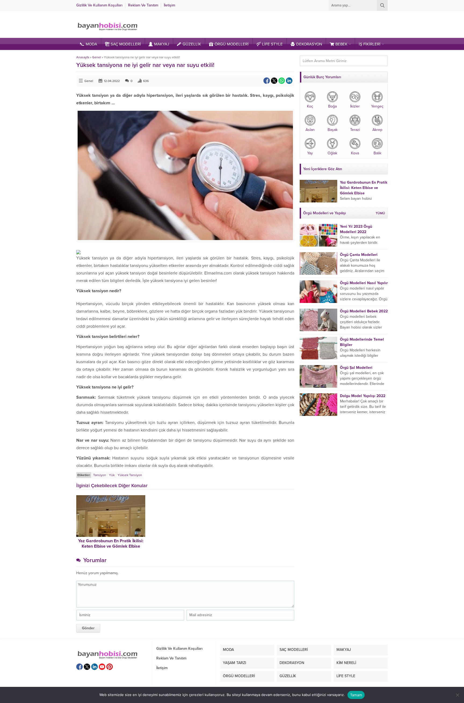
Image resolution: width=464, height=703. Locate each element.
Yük (112, 475)
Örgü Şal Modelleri (356, 367)
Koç (310, 106)
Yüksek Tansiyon (130, 475)
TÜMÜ (380, 213)
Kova (355, 153)
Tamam (356, 695)
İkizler (355, 106)
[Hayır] (457, 695)
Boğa (332, 106)
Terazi (355, 129)
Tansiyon (99, 475)
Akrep (377, 129)
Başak (333, 129)
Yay (310, 153)
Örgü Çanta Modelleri (359, 254)
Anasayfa (82, 57)
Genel (96, 57)
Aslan (310, 129)
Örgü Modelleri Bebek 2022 (364, 311)
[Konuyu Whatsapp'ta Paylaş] (281, 80)
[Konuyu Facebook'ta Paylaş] (266, 80)
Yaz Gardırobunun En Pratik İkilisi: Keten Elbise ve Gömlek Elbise (110, 543)
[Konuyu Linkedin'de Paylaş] (289, 80)
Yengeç (377, 106)
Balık (377, 153)
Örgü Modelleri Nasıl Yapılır (364, 283)
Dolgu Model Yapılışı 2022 (362, 396)
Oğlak (332, 153)
